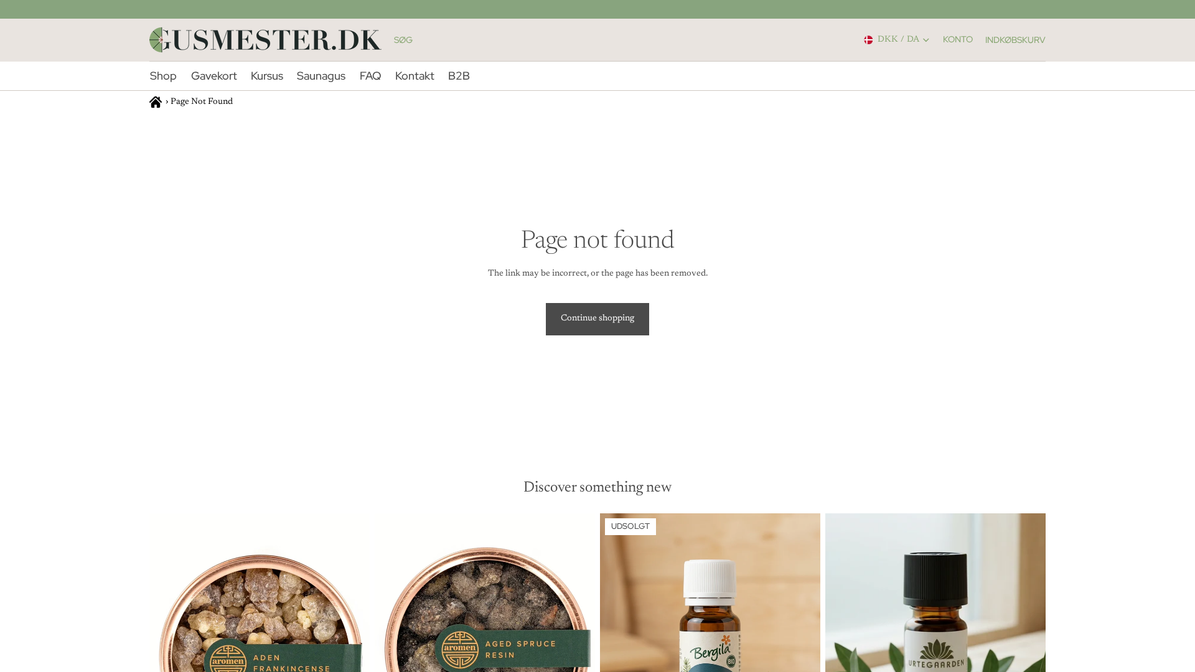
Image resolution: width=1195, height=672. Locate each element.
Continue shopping (597, 318)
